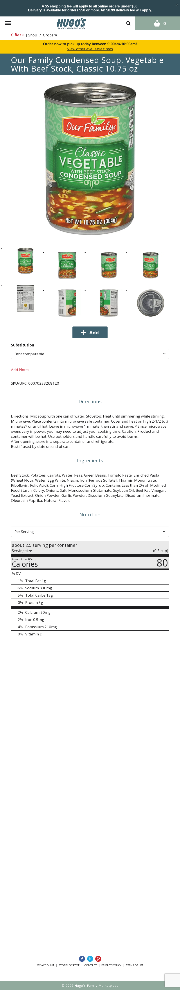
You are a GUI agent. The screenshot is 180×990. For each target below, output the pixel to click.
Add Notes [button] (20, 369)
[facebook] (82, 959)
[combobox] (90, 354)
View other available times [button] (90, 48)
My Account (45, 965)
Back (19, 34)
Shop (32, 35)
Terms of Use (134, 965)
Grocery (50, 35)
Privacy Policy (111, 965)
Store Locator (69, 965)
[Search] (128, 21)
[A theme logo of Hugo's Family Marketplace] (71, 22)
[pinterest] (98, 959)
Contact (90, 965)
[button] (25, 260)
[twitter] (90, 959)
